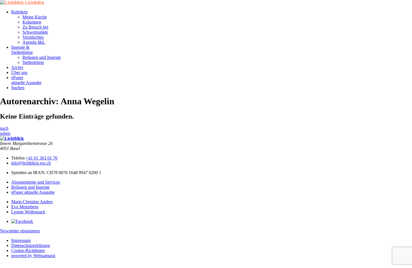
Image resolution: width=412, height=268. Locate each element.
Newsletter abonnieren (20, 230)
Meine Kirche (34, 17)
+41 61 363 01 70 (41, 158)
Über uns (19, 72)
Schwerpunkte (35, 32)
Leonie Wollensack (28, 211)
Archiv (17, 67)
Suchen (17, 87)
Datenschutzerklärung (30, 245)
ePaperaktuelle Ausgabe (26, 80)
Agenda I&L (33, 42)
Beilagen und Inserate (41, 57)
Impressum (21, 240)
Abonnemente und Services (35, 182)
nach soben (5, 131)
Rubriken (19, 12)
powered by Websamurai (33, 255)
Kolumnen (31, 22)
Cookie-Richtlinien (28, 250)
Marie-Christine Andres (32, 201)
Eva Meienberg (24, 206)
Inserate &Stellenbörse (22, 50)
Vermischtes (33, 37)
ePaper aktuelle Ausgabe (33, 192)
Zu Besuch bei (35, 27)
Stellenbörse (33, 62)
